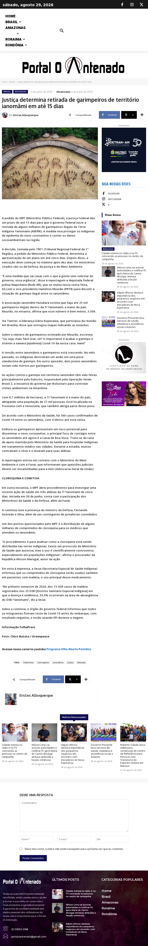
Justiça (70, 662)
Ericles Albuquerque (25, 115)
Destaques (20, 92)
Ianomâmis (58, 662)
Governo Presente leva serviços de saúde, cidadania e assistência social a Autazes (130, 322)
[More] (142, 115)
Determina (28, 662)
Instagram (114, 199)
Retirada (81, 662)
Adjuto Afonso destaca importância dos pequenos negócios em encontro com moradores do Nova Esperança (131, 300)
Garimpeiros (43, 662)
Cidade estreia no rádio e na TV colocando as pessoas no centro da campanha (122, 256)
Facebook (113, 193)
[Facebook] (122, 5)
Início (4, 82)
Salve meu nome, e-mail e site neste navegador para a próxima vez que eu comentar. (73, 848)
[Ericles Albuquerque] (5, 115)
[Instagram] (132, 5)
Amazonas (108, 249)
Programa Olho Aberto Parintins (68, 649)
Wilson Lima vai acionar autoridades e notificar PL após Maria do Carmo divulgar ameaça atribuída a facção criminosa (131, 275)
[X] (141, 5)
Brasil (12, 82)
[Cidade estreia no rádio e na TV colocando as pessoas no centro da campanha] (124, 233)
